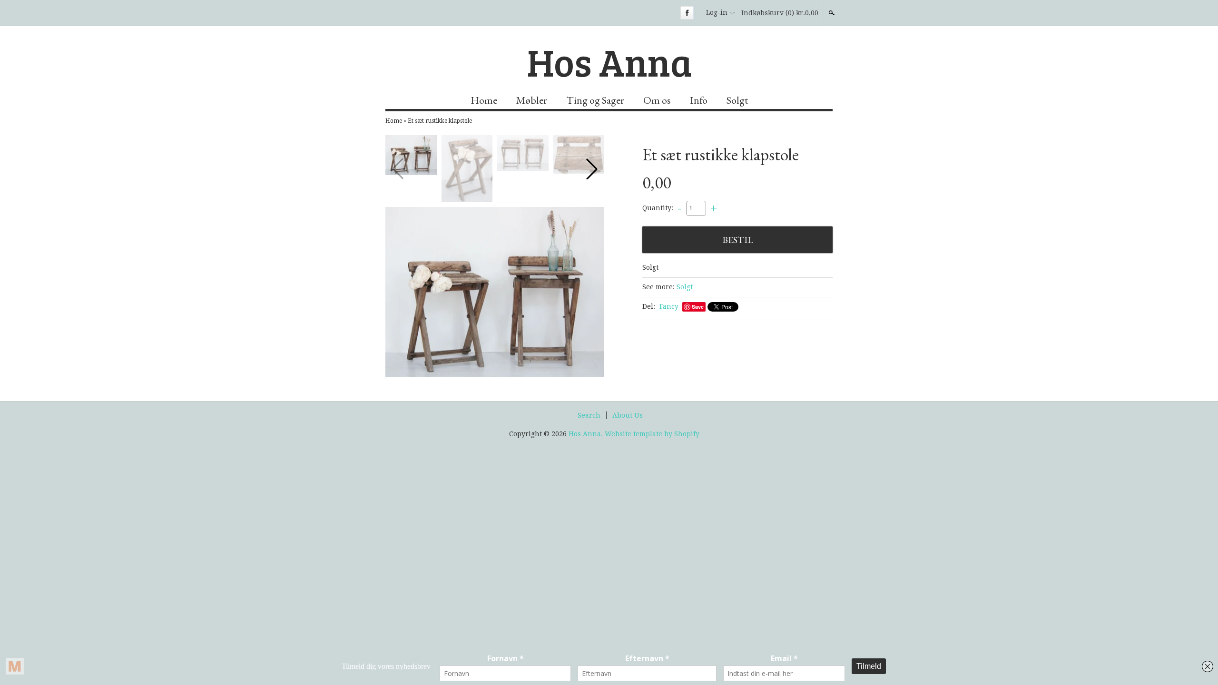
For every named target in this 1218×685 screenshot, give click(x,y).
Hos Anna (609, 61)
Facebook (687, 13)
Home (484, 100)
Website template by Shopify (652, 434)
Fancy (668, 306)
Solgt (737, 100)
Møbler (531, 100)
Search (589, 415)
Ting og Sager (595, 100)
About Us (627, 415)
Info (698, 100)
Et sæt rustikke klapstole (440, 120)
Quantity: (657, 208)
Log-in (716, 12)
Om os (657, 100)
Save (698, 306)
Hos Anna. (587, 434)
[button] (591, 168)
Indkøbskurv (779, 13)
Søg (830, 12)
